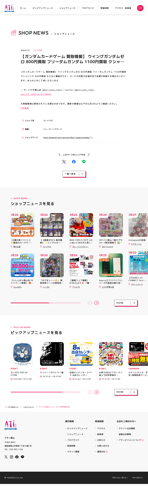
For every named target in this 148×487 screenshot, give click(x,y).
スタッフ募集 (73, 451)
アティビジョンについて (130, 440)
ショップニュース (67, 8)
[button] (90, 303)
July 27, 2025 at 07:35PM (36, 94)
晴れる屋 (17, 246)
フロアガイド (88, 8)
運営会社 (101, 451)
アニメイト (76, 287)
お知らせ (101, 440)
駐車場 (100, 434)
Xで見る (25, 108)
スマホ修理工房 (108, 287)
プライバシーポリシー (120, 478)
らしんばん (17, 287)
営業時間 (104, 8)
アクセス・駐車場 (123, 8)
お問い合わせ (103, 445)
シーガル (46, 287)
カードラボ (38, 50)
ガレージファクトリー (80, 246)
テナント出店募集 (127, 428)
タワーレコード (137, 284)
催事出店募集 (125, 434)
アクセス (101, 428)
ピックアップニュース (43, 8)
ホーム (23, 8)
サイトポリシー (138, 478)
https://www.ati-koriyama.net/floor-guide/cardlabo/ (66, 137)
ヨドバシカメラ (107, 246)
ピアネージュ (136, 244)
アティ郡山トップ (13, 407)
